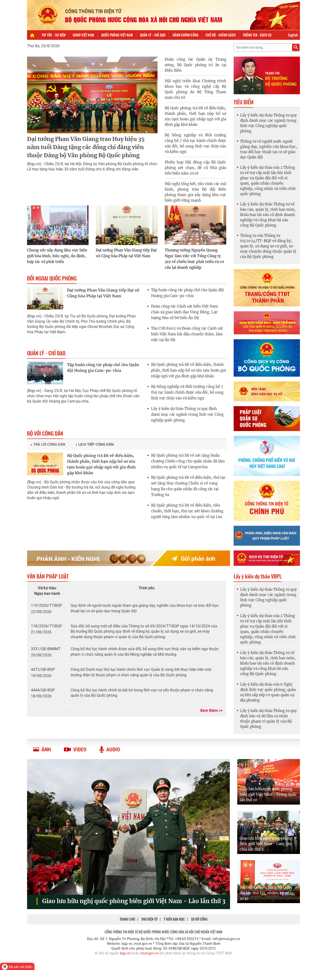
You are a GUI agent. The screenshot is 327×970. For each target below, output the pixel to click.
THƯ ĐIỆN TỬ (149, 919)
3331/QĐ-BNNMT (46, 649)
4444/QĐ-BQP (43, 690)
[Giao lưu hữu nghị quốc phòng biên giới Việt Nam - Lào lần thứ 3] (128, 826)
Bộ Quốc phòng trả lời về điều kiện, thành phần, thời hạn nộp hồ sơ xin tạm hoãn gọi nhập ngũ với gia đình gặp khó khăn (188, 370)
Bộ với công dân (45, 433)
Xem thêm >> (211, 710)
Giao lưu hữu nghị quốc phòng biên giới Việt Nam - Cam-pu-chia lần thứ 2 (266, 844)
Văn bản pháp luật (47, 576)
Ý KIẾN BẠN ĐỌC (174, 919)
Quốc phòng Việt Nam (117, 34)
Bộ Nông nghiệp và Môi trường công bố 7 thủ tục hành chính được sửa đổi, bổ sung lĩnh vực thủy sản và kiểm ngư (187, 392)
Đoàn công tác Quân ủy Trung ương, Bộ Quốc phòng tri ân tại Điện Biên (195, 65)
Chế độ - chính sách (221, 34)
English (293, 34)
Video (79, 750)
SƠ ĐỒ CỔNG (199, 919)
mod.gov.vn (149, 953)
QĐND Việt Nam (83, 34)
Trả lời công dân (49, 444)
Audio (113, 750)
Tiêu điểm (244, 102)
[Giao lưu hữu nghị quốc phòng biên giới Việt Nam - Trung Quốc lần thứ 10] (268, 782)
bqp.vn (125, 953)
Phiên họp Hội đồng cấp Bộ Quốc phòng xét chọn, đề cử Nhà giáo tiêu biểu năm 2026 (195, 167)
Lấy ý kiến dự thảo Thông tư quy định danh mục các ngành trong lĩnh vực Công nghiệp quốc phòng (187, 414)
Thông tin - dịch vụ (257, 34)
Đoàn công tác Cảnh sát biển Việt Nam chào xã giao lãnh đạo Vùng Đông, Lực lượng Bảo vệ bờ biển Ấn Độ (184, 312)
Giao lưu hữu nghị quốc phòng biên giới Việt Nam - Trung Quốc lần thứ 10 (268, 794)
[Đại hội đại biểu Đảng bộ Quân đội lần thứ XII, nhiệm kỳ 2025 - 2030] (268, 881)
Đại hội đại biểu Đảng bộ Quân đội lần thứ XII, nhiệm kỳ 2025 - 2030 (268, 893)
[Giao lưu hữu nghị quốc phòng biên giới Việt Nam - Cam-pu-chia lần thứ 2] (268, 832)
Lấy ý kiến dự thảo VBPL (258, 576)
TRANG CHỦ (127, 919)
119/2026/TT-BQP (46, 605)
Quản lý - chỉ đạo (152, 34)
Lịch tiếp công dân (96, 444)
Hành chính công (185, 34)
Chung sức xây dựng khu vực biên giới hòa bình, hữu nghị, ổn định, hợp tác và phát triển (57, 256)
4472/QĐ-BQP (43, 669)
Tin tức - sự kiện (54, 34)
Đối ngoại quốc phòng (52, 278)
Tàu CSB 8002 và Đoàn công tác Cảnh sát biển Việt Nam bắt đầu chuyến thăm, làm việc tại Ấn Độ (187, 334)
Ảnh (46, 750)
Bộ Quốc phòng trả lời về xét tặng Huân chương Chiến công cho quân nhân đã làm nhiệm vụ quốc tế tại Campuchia (188, 461)
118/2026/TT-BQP (46, 626)
